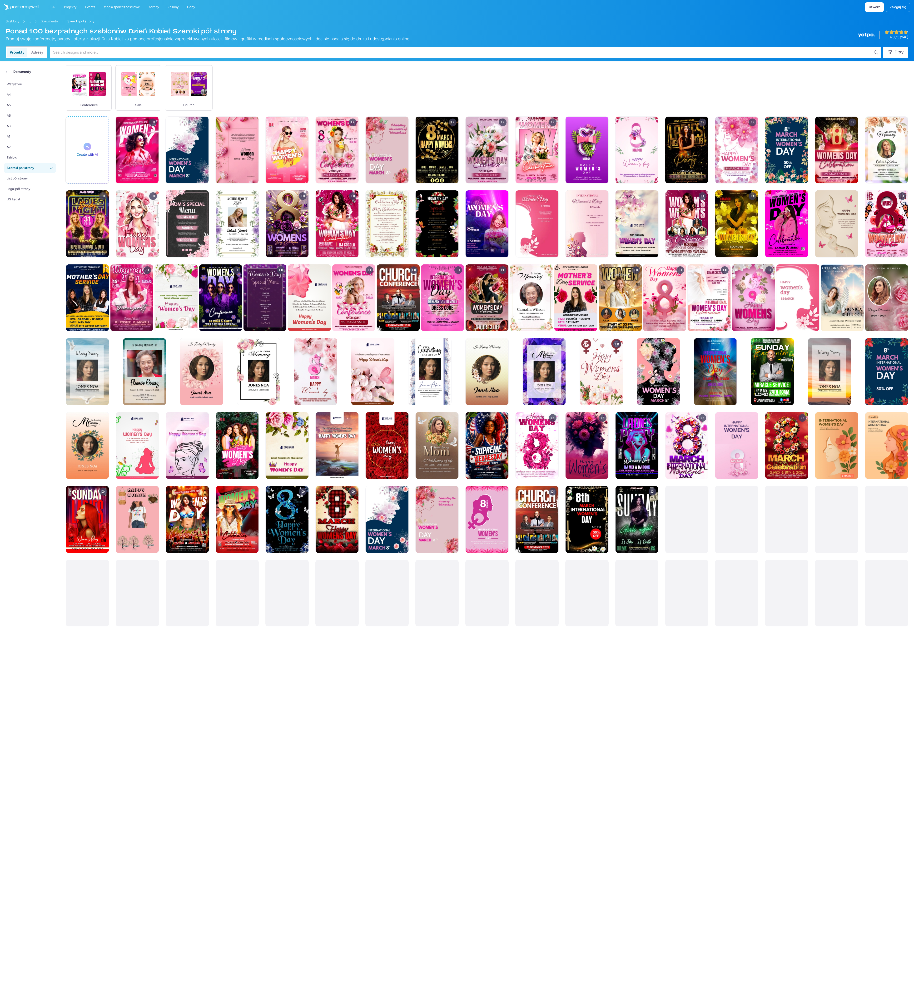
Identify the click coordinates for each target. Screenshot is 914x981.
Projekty (17, 52)
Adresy (37, 52)
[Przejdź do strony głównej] (19, 7)
